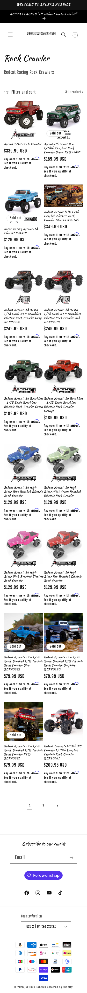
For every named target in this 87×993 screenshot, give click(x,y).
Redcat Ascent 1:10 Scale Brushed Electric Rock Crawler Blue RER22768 (61, 216)
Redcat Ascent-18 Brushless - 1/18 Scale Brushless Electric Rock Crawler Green (23, 403)
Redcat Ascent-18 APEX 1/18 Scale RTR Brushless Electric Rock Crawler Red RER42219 (62, 316)
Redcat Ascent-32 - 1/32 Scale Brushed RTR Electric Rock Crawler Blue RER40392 (23, 663)
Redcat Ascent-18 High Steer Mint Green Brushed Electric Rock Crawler (62, 492)
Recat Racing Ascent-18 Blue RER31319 (21, 231)
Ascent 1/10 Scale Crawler (23, 144)
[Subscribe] (71, 858)
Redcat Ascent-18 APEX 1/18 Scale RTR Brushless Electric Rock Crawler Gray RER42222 (23, 316)
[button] (10, 34)
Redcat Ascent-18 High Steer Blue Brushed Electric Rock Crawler (23, 492)
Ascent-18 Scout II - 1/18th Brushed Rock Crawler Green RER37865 (62, 148)
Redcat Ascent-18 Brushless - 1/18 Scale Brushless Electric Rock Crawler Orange (63, 405)
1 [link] (30, 805)
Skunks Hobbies (36, 987)
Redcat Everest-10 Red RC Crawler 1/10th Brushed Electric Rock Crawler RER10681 (62, 752)
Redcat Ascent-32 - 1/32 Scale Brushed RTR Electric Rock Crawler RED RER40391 (23, 752)
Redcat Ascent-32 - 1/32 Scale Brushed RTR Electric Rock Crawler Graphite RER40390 (63, 663)
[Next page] (57, 805)
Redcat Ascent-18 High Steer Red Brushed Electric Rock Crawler (62, 577)
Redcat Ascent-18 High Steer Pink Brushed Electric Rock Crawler (23, 577)
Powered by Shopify (59, 987)
